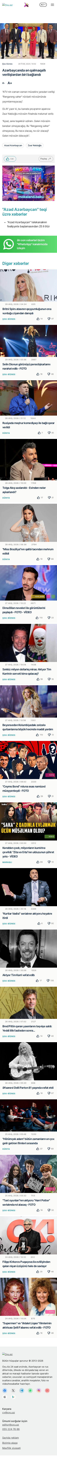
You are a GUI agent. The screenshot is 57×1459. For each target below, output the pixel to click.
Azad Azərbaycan (13, 145)
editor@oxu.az (10, 1424)
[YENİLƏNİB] (28, 582)
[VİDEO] (28, 821)
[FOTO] (28, 340)
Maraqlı (7, 862)
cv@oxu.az (8, 1412)
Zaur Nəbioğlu (34, 145)
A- (3, 83)
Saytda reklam (10, 1437)
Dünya (6, 433)
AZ (42, 5)
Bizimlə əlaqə (9, 1442)
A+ (10, 83)
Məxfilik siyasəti (11, 1448)
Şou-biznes (8, 319)
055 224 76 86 (11, 1429)
